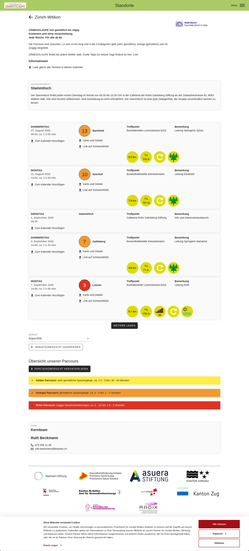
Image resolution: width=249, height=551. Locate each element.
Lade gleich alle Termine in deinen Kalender (58, 67)
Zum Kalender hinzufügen (50, 140)
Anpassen (218, 533)
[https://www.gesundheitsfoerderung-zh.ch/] (100, 508)
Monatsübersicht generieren (58, 347)
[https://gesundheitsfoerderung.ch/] (100, 476)
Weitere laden (125, 325)
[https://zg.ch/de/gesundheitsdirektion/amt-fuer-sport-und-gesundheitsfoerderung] (198, 492)
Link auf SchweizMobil (96, 146)
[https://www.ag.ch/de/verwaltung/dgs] (198, 476)
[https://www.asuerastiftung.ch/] (149, 476)
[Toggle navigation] (242, 5)
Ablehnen (219, 543)
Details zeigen (51, 545)
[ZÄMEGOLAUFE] (53, 5)
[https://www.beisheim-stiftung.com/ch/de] (51, 476)
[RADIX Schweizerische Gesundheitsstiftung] (149, 508)
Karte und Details (93, 140)
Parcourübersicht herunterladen (61, 369)
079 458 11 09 (43, 445)
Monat (33, 334)
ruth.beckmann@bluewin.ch (51, 448)
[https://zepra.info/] (100, 492)
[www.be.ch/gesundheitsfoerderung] (51, 492)
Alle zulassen (219, 524)
